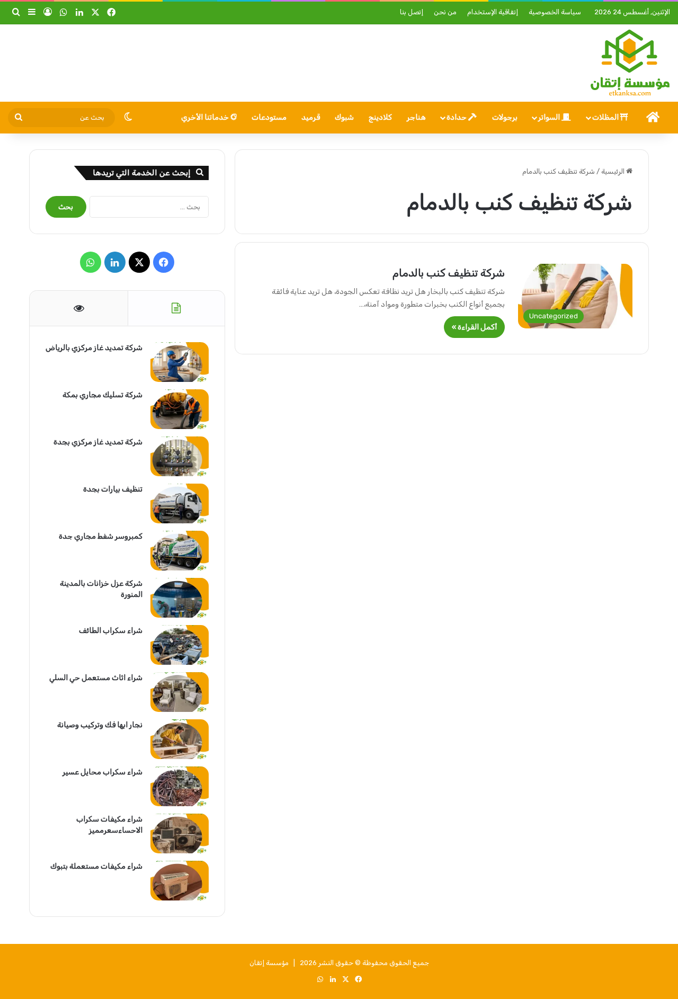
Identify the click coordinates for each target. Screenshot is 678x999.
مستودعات (269, 117)
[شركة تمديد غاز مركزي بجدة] (179, 456)
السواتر (549, 117)
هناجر (416, 117)
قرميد (310, 117)
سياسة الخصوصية (555, 12)
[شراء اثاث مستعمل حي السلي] (179, 692)
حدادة (457, 117)
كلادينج (380, 117)
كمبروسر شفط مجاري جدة (100, 536)
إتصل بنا (411, 12)
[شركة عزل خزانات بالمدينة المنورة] (179, 598)
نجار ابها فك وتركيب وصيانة (99, 724)
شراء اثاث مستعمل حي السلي (95, 677)
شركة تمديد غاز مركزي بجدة (97, 442)
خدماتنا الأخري (205, 117)
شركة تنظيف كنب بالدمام (448, 272)
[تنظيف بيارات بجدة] (179, 503)
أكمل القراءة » (474, 327)
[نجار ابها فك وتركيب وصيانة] (179, 739)
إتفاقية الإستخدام (492, 12)
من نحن (445, 12)
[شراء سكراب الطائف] (179, 645)
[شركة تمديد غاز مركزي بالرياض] (179, 362)
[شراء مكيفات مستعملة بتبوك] (179, 880)
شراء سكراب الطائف (110, 630)
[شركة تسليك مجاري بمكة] (179, 409)
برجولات (505, 117)
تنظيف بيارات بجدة (112, 489)
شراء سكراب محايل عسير (102, 772)
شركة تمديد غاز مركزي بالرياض (94, 347)
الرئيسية (613, 171)
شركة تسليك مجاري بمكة (102, 394)
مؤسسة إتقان (269, 963)
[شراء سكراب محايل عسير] (179, 786)
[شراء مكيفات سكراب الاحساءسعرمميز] (179, 833)
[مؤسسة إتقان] (630, 63)
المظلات (606, 117)
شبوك (344, 117)
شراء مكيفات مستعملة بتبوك (96, 866)
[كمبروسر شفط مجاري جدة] (179, 550)
